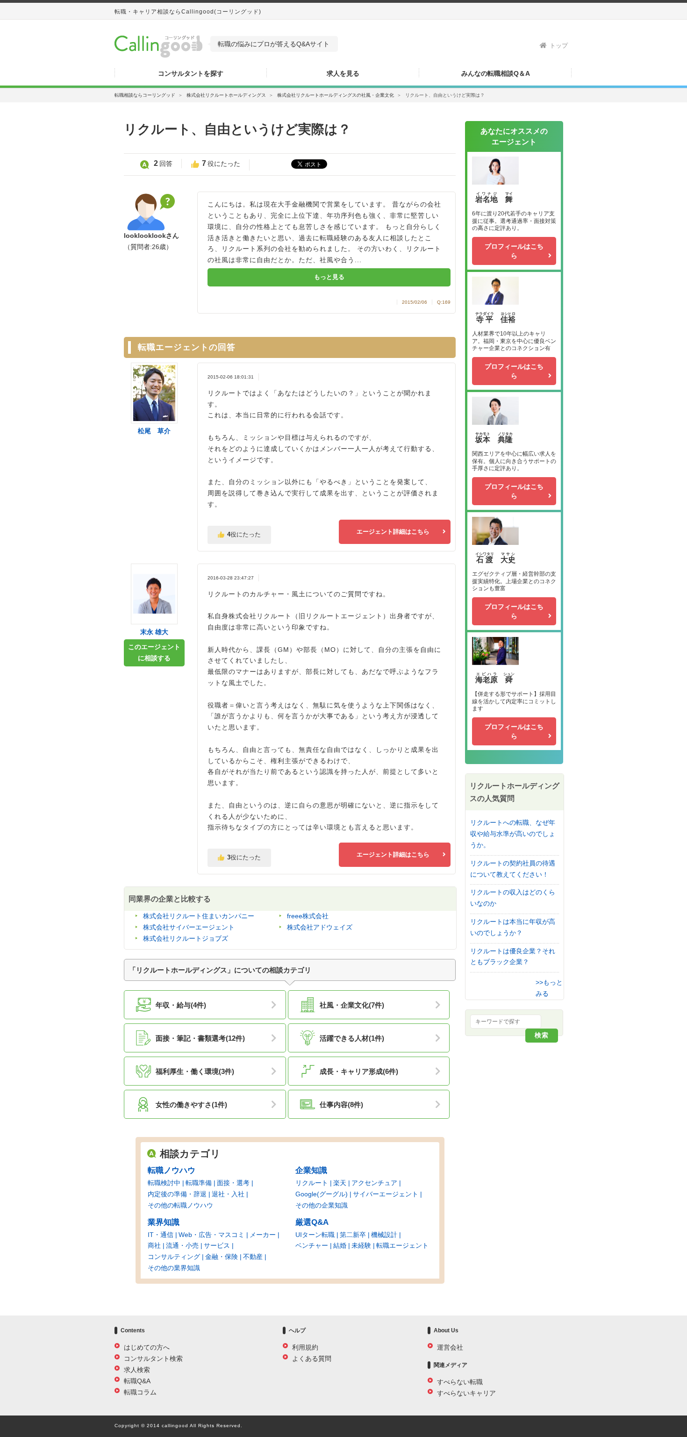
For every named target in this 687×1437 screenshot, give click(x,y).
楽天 (339, 1183)
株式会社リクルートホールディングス (226, 95)
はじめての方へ (147, 1347)
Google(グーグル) (321, 1194)
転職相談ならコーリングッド (144, 95)
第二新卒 (353, 1234)
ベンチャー (311, 1245)
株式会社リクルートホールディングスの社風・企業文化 (335, 95)
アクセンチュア (374, 1183)
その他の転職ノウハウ (180, 1205)
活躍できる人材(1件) (352, 1038)
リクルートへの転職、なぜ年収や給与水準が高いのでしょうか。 (512, 834)
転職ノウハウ (171, 1170)
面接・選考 (233, 1183)
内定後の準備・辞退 (177, 1194)
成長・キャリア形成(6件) (359, 1071)
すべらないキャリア (466, 1393)
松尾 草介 (154, 431)
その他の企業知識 (321, 1205)
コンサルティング (174, 1256)
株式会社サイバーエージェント (189, 927)
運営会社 (450, 1347)
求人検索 (137, 1369)
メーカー (263, 1234)
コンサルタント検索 (153, 1358)
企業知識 (311, 1170)
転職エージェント (402, 1245)
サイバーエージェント (385, 1194)
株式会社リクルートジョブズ (185, 938)
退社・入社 (228, 1194)
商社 (154, 1245)
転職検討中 (164, 1183)
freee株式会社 (308, 916)
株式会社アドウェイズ (319, 927)
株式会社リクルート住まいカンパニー (198, 916)
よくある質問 (311, 1358)
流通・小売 (182, 1245)
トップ (559, 45)
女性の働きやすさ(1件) (191, 1104)
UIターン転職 (315, 1234)
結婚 (339, 1245)
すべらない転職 (460, 1382)
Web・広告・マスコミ (211, 1234)
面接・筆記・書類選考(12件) (200, 1038)
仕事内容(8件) (341, 1104)
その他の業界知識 (174, 1268)
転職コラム (140, 1392)
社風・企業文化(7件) (352, 1005)
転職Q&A (137, 1381)
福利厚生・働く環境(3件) (195, 1071)
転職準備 (199, 1183)
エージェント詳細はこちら (393, 531)
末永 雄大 (154, 632)
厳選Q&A (312, 1222)
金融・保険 (221, 1256)
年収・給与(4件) (181, 1005)
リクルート (311, 1183)
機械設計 (384, 1234)
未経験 (361, 1245)
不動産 (253, 1256)
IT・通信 (160, 1234)
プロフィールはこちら (514, 251)
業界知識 (163, 1222)
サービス (217, 1245)
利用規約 (305, 1347)
